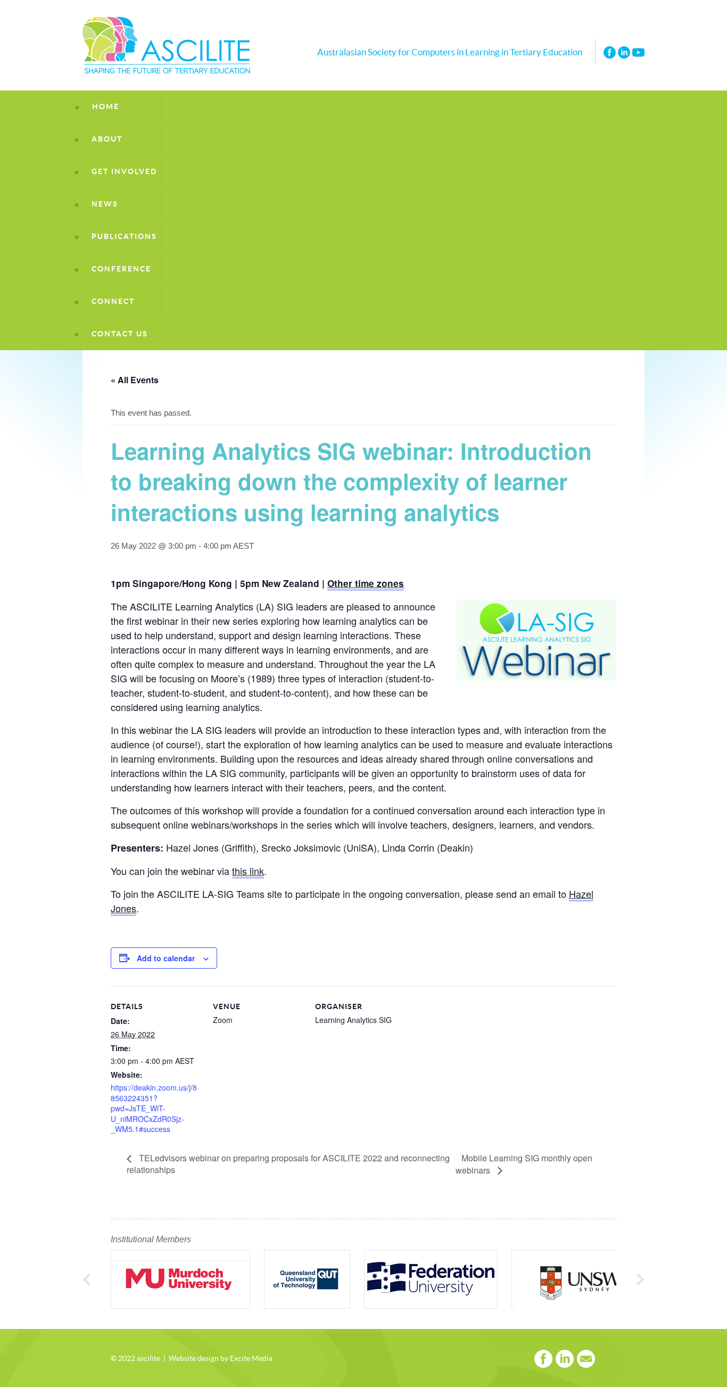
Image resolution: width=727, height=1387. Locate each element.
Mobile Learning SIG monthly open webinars (524, 1164)
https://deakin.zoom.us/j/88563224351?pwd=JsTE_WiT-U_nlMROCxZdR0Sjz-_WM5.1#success (154, 1108)
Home (105, 107)
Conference (121, 269)
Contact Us (120, 334)
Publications (124, 237)
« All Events (135, 380)
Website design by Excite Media (220, 1359)
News (105, 204)
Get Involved (124, 172)
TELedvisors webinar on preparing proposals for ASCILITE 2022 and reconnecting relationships (288, 1164)
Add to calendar (166, 958)
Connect (113, 302)
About (107, 139)
